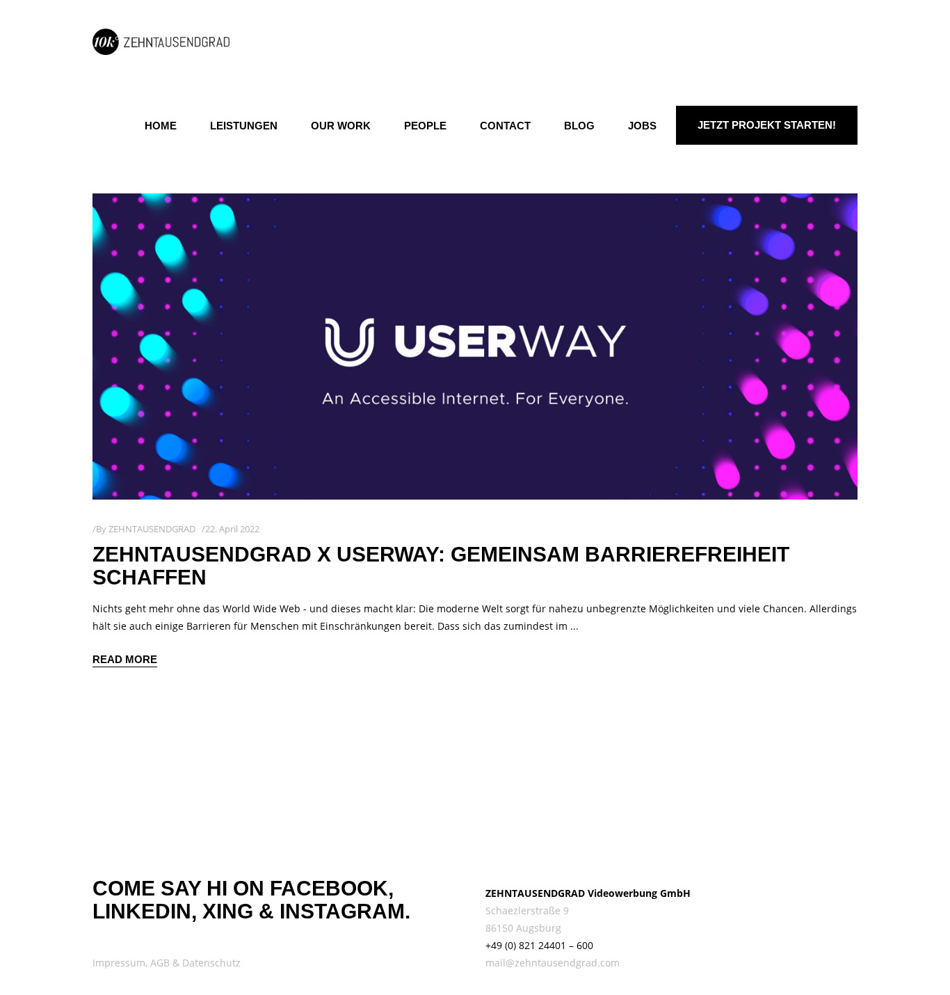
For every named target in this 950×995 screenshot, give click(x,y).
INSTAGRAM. (345, 911)
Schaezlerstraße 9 (527, 910)
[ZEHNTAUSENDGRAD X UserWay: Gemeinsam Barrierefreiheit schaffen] (475, 346)
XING (227, 911)
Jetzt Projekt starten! (767, 125)
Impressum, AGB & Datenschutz (166, 962)
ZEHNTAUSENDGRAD (151, 529)
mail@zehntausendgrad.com (552, 962)
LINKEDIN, (144, 911)
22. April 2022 (232, 529)
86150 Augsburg (523, 927)
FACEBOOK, (332, 888)
